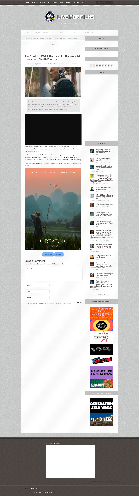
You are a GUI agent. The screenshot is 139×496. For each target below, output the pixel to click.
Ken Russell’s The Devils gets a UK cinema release (104, 274)
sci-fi (58, 64)
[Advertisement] (53, 49)
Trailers (76, 2)
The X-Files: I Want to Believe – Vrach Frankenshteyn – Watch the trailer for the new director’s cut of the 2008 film (101, 284)
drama (52, 64)
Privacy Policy (48, 492)
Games (55, 2)
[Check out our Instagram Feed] (112, 65)
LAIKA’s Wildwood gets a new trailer (103, 159)
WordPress (115, 481)
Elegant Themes (101, 481)
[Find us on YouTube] (106, 65)
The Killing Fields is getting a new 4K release (104, 256)
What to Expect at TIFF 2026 (104, 204)
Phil (32, 64)
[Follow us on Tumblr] (109, 65)
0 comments (74, 64)
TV (82, 2)
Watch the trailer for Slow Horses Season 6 (103, 188)
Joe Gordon (99, 200)
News (61, 2)
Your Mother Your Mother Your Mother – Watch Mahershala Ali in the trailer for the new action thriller (101, 265)
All (48, 64)
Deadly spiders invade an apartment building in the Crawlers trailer (103, 151)
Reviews (68, 2)
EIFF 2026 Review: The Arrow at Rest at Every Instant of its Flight (104, 196)
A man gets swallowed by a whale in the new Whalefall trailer (104, 167)
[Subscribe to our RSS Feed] (103, 65)
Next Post (59, 254)
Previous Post (48, 254)
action (31, 38)
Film (49, 2)
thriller (62, 64)
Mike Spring (99, 184)
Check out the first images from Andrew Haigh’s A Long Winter (104, 223)
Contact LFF (37, 492)
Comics (42, 2)
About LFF (35, 2)
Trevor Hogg (105, 206)
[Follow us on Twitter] (94, 65)
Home (27, 2)
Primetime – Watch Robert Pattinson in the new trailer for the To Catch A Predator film (101, 247)
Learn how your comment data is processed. (59, 303)
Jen (96, 218)
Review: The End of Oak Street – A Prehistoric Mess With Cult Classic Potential (104, 214)
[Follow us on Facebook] (91, 65)
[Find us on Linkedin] (100, 65)
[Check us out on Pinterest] (97, 65)
